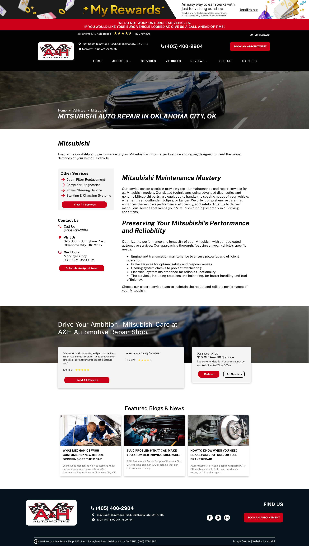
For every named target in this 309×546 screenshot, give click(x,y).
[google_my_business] (218, 518)
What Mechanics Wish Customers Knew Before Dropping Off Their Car (83, 455)
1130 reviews (142, 33)
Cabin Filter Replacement (85, 179)
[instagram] (227, 518)
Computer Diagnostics (83, 185)
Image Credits (241, 541)
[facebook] (210, 518)
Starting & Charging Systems (88, 195)
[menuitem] (97, 61)
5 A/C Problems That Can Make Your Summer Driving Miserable (153, 453)
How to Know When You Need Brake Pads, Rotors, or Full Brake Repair (214, 455)
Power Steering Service (84, 190)
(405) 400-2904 (76, 230)
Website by (259, 541)
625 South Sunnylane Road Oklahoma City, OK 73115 (85, 243)
